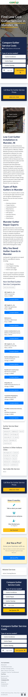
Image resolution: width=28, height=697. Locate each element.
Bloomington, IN (7, 452)
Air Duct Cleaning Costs (7, 668)
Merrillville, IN (13, 440)
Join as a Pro (14, 558)
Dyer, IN (21, 431)
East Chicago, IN (14, 434)
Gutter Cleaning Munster (9, 573)
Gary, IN (5, 440)
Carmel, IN (15, 452)
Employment (4, 684)
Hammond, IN (7, 431)
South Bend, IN (14, 464)
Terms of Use (16, 692)
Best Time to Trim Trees (7, 670)
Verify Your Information (9, 287)
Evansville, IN (7, 455)
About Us (3, 682)
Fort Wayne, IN (7, 458)
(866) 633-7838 (14, 97)
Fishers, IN (14, 455)
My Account (4, 678)
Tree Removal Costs (6, 666)
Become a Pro (5, 676)
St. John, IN (15, 437)
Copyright (22, 692)
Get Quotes (20, 70)
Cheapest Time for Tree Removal (10, 672)
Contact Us (4, 686)
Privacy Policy (10, 692)
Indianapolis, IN (15, 461)
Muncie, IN (6, 464)
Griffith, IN (6, 434)
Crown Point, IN (7, 443)
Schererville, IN (7, 437)
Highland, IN (15, 431)
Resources (4, 665)
